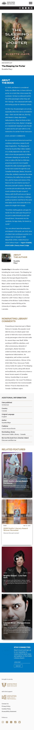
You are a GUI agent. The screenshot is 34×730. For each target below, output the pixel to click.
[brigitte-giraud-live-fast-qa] (17, 569)
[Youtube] (26, 8)
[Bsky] (31, 8)
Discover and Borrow (9, 440)
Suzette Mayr (7, 69)
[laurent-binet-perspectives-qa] (17, 616)
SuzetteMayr (17, 262)
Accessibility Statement (9, 711)
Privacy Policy (6, 706)
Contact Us (5, 703)
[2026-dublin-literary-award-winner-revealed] (17, 522)
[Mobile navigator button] (30, 3)
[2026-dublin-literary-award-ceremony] (17, 475)
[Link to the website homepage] (12, 3)
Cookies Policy (6, 709)
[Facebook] (23, 8)
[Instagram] (20, 8)
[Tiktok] (28, 8)
